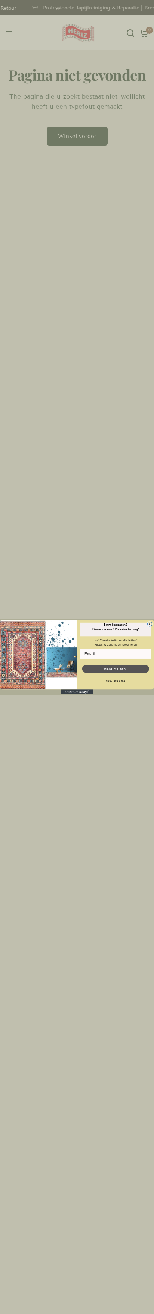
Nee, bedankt (115, 680)
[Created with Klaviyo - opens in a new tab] (77, 691)
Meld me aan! (115, 668)
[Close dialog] (149, 624)
